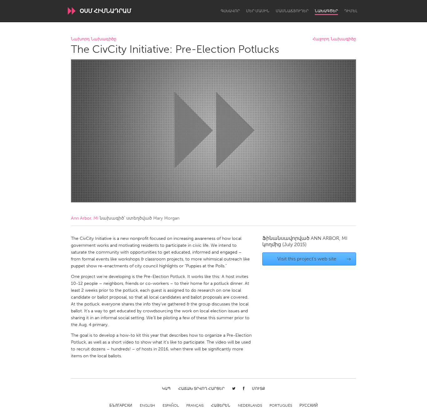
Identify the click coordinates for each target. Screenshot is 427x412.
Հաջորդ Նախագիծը (334, 39)
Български (120, 405)
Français (194, 405)
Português (280, 405)
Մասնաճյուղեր (292, 11)
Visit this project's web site (314, 259)
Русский (308, 405)
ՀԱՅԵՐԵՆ (220, 405)
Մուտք (258, 388)
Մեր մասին (257, 11)
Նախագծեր (326, 11)
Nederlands (250, 405)
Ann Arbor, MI (84, 218)
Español (171, 405)
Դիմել (350, 11)
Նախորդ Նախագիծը (93, 39)
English (147, 405)
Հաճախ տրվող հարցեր (201, 388)
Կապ (166, 388)
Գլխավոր (230, 11)
